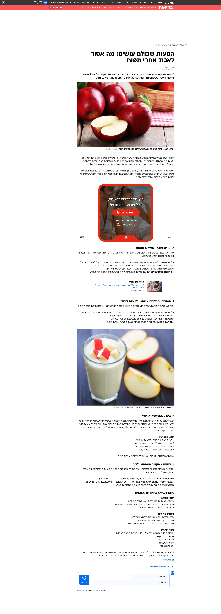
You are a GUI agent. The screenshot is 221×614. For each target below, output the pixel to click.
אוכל (112, 2)
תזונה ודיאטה (132, 8)
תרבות (134, 2)
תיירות (95, 2)
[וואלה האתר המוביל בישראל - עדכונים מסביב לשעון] (169, 2)
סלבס (126, 2)
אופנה (76, 2)
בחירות (143, 2)
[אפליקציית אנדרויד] (60, 7)
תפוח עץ (171, 560)
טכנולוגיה (86, 2)
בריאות (104, 2)
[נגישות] (3, 2)
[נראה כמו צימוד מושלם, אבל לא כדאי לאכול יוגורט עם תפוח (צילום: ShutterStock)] (125, 369)
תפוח (165, 560)
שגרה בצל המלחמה (98, 8)
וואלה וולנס (112, 8)
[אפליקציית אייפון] (57, 7)
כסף (119, 2)
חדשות (160, 2)
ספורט (151, 2)
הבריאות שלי (144, 8)
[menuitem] (158, 2)
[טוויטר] (53, 7)
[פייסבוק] (50, 7)
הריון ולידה (122, 8)
